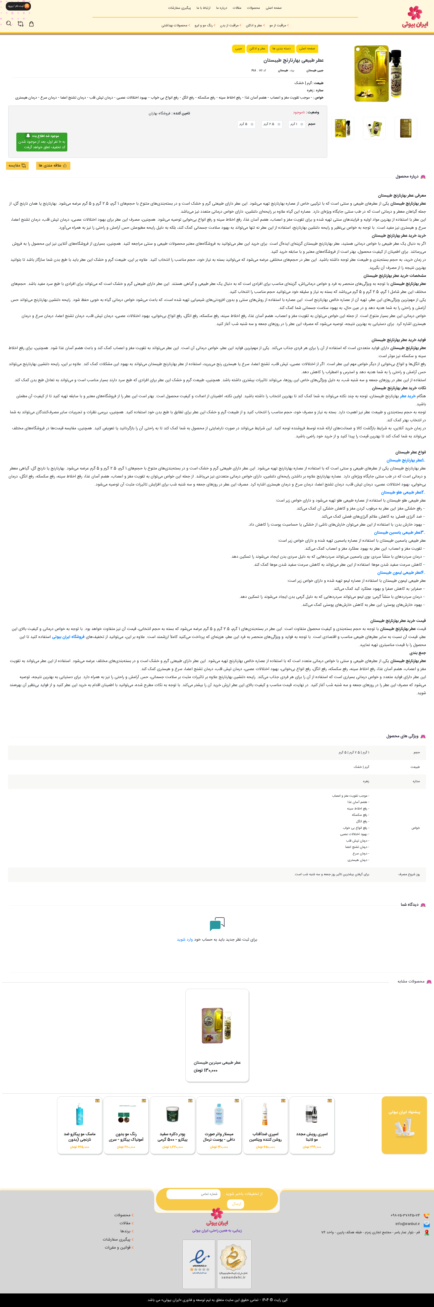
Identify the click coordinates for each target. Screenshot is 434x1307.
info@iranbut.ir (408, 1224)
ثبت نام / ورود (15, 6)
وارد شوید (185, 939)
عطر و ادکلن (254, 25)
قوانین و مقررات (118, 1248)
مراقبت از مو (277, 25)
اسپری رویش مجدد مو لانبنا (312, 1137)
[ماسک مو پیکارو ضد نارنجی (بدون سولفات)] (79, 1115)
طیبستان (283, 70)
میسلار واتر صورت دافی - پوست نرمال (219, 1137)
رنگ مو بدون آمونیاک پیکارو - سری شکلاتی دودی (126, 1140)
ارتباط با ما (203, 8)
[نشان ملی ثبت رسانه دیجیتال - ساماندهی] (198, 1263)
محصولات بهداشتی (174, 25)
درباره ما (221, 8)
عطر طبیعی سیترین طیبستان (217, 1062)
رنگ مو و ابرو (204, 25)
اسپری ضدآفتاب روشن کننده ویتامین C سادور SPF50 (265, 1140)
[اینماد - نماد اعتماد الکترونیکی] (234, 1263)
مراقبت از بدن (229, 25)
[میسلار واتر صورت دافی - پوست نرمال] (219, 1115)
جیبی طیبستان (314, 70)
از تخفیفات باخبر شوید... (242, 1194)
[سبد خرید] (36, 23)
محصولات (253, 8)
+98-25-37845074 (405, 1215)
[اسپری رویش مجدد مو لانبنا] (311, 1115)
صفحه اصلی (274, 8)
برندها (126, 1231)
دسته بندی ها (282, 48)
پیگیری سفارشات (179, 8)
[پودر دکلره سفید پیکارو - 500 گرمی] (172, 1115)
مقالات (237, 8)
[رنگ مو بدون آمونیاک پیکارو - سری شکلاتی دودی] (126, 1115)
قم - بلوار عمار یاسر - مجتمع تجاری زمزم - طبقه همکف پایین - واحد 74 (370, 1232)
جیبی (238, 48)
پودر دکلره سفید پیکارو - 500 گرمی (172, 1137)
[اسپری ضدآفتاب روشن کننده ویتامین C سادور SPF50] (265, 1115)
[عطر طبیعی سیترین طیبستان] (217, 1021)
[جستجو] (11, 21)
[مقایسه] (24, 21)
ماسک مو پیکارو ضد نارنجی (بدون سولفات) (79, 1140)
